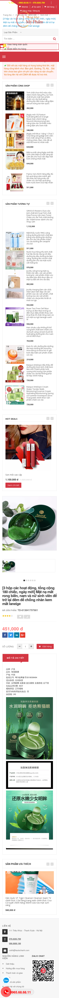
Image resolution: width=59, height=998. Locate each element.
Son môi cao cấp (13, 474)
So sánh (37, 6)
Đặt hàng (47, 646)
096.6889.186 (15, 943)
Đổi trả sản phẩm (13, 981)
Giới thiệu (10, 963)
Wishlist (25, 6)
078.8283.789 (15, 938)
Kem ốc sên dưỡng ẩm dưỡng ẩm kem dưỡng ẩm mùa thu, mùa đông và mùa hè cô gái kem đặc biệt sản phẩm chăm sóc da (39, 350)
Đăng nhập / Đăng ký (31, 10)
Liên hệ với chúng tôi (15, 986)
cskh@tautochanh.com (19, 950)
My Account (11, 6)
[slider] (7, 616)
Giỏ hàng (50, 6)
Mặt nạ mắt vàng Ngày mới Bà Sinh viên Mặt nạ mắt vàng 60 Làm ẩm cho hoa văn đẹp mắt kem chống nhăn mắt (39, 155)
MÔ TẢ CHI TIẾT (15, 658)
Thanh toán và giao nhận (14, 975)
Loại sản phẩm (11, 32)
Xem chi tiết (13, 485)
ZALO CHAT (38, 956)
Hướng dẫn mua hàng (15, 968)
